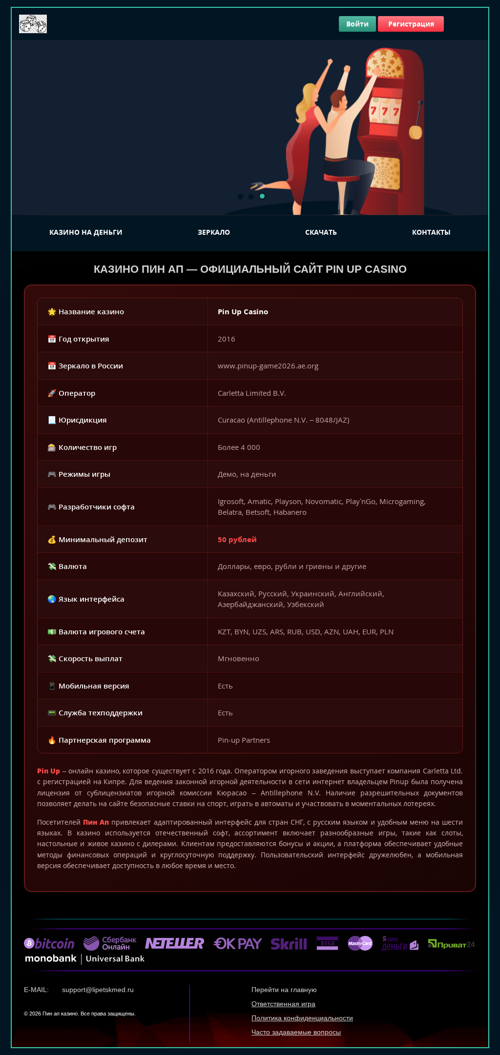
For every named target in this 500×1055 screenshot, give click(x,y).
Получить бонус (114, 189)
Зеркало (214, 232)
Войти (357, 23)
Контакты (431, 232)
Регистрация (411, 23)
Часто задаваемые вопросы (296, 1032)
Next (475, 127)
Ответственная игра (283, 1004)
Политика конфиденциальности (302, 1018)
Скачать (321, 232)
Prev (24, 127)
